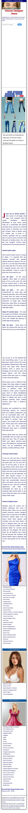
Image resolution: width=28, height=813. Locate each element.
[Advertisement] (14, 43)
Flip (18, 96)
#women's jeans (8, 548)
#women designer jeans (19, 548)
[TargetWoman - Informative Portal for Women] (14, 5)
